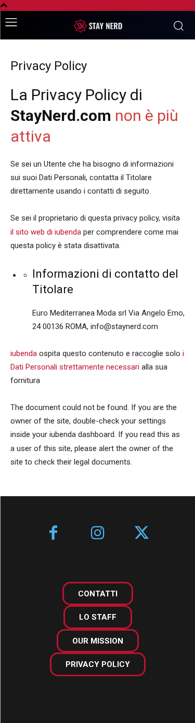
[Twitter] (141, 533)
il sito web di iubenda (45, 232)
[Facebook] (53, 533)
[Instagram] (97, 533)
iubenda (23, 353)
